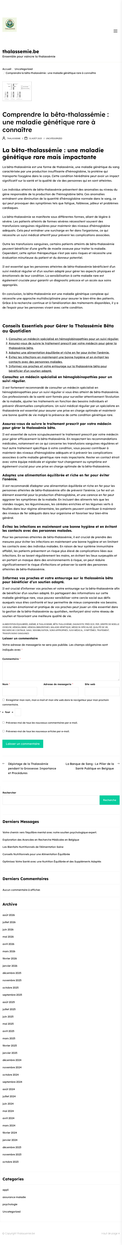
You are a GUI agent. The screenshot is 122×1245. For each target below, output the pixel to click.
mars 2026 (9, 951)
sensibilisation (40, 630)
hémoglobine (20, 627)
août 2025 (9, 1002)
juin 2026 (8, 929)
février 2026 (10, 958)
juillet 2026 (9, 922)
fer (97, 624)
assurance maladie (14, 1197)
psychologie (10, 1204)
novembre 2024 (12, 1067)
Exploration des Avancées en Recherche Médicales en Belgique (41, 839)
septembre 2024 (12, 1081)
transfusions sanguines (15, 633)
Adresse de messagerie (58, 684)
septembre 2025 (12, 994)
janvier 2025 (10, 1052)
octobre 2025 (11, 987)
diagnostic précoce (84, 624)
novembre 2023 (12, 1154)
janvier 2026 (10, 965)
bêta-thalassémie (62, 624)
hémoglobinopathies (39, 627)
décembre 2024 (12, 1060)
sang (29, 630)
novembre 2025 (12, 980)
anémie (32, 624)
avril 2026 (8, 944)
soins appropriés (58, 630)
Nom (6, 684)
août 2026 (9, 915)
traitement (103, 630)
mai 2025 (8, 1023)
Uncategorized (54, 138)
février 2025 (10, 1045)
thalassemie (13, 138)
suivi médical (76, 630)
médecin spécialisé (82, 627)
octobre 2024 (11, 1074)
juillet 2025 (9, 1009)
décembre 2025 (12, 973)
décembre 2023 (12, 1147)
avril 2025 (8, 1031)
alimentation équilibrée (15, 624)
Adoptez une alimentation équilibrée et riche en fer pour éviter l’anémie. (59, 352)
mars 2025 (9, 1038)
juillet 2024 (9, 1096)
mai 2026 (8, 936)
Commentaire (11, 658)
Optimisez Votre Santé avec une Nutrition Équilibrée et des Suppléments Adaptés (52, 861)
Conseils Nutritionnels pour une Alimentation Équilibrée (36, 854)
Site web (90, 684)
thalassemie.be (20, 51)
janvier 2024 (10, 1140)
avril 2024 (8, 1118)
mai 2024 (8, 1111)
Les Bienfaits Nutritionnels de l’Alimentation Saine (33, 846)
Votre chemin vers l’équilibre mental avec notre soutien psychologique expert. (50, 832)
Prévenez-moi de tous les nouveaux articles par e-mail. (37, 731)
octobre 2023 (10, 1161)
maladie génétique (61, 627)
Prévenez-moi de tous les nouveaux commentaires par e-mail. (42, 722)
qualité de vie (100, 627)
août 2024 (9, 1089)
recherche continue (13, 630)
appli (6, 1189)
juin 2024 (8, 1103)
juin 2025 (8, 1016)
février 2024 (10, 1132)
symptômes (90, 630)
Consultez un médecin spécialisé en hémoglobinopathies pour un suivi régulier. (64, 339)
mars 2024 (9, 1125)
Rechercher (9, 792)
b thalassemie (44, 624)
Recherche (109, 800)
